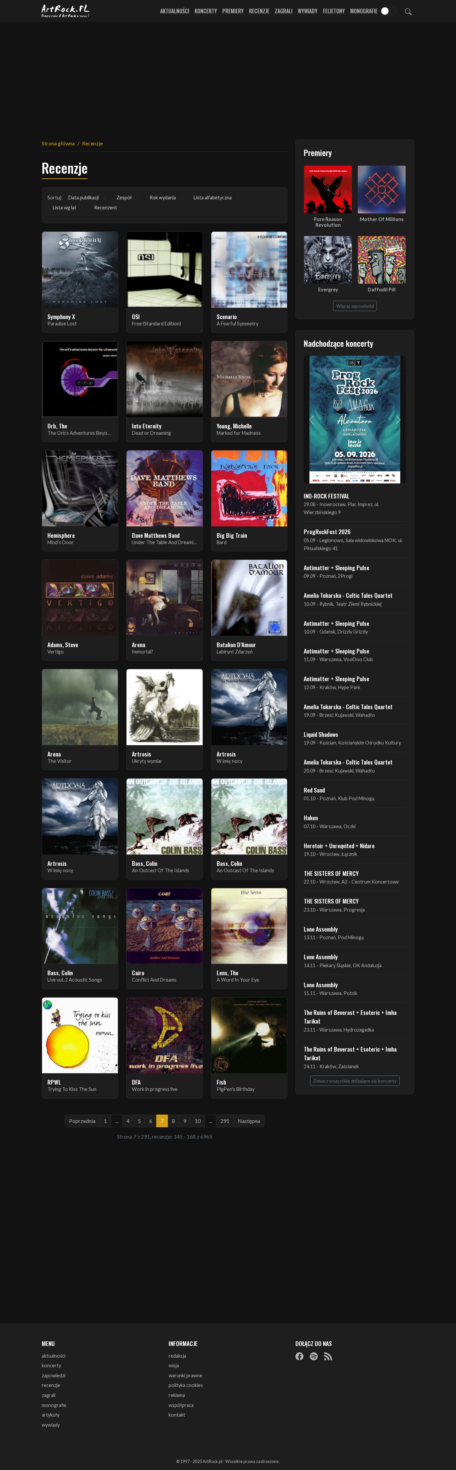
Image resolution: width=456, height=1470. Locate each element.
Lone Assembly (321, 929)
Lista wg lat (64, 207)
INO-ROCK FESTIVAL (327, 495)
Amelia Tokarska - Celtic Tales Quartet (348, 595)
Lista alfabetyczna (213, 197)
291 (224, 1121)
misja (174, 1365)
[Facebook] (299, 1356)
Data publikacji (83, 197)
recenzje (51, 1385)
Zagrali (283, 11)
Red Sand (314, 790)
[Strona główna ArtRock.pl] (66, 11)
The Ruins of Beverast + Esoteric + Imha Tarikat (350, 1016)
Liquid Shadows (321, 734)
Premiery (233, 11)
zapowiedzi (53, 1375)
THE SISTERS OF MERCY (331, 873)
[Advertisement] (228, 76)
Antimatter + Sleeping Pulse (336, 567)
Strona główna (58, 143)
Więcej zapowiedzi (355, 306)
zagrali (48, 1395)
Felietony (334, 11)
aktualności (53, 1356)
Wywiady (307, 11)
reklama (177, 1395)
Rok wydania (163, 197)
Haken (311, 817)
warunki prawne (185, 1375)
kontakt (177, 1415)
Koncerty (206, 11)
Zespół (124, 197)
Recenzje (259, 11)
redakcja (177, 1356)
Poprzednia (82, 1121)
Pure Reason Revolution (328, 222)
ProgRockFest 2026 (327, 531)
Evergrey (328, 289)
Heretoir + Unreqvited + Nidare (339, 845)
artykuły (50, 1415)
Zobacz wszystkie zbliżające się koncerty (355, 1081)
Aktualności (174, 11)
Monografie (364, 11)
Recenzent (105, 207)
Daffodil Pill (382, 289)
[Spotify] (314, 1356)
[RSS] (328, 1356)
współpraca (181, 1405)
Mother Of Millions (382, 219)
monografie (54, 1405)
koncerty (51, 1365)
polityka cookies (186, 1385)
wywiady (51, 1425)
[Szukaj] (408, 11)
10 (198, 1121)
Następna (249, 1121)
